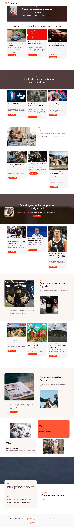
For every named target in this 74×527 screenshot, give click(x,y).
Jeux (9, 519)
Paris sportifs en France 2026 (55, 521)
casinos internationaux (59, 136)
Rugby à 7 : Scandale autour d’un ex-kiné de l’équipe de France (16, 240)
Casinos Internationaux (31, 516)
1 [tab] (34, 67)
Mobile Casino (65, 291)
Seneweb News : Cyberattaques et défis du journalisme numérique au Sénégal (36, 41)
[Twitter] (67, 3)
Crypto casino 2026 (31, 519)
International (20, 518)
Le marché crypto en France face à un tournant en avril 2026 (57, 103)
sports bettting (26, 212)
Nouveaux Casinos (53, 519)
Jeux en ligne (52, 518)
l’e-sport (37, 211)
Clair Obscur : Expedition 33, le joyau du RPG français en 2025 (36, 336)
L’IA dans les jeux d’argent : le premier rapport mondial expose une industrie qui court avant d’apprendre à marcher (15, 340)
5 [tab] (38, 67)
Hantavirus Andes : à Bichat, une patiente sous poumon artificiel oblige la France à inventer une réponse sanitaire (10, 174)
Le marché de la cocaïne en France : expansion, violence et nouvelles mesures (16, 44)
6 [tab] (39, 67)
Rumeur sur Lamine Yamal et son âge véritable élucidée (36, 240)
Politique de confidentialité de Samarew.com (13, 516)
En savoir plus (12, 56)
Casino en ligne (30, 521)
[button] (3, 49)
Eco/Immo (15, 518)
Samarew (13, 3)
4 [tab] (37, 67)
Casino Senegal (30, 518)
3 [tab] (36, 67)
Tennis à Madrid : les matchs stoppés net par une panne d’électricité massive (56, 242)
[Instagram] (69, 3)
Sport (6, 519)
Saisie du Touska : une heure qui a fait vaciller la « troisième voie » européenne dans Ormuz (51, 161)
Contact (6, 518)
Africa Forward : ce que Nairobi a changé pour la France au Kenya (30, 172)
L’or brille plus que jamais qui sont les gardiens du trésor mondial (36, 105)
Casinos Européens (31, 523)
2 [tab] (35, 67)
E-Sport (51, 516)
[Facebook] (65, 3)
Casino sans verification (31, 522)
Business (10, 518)
